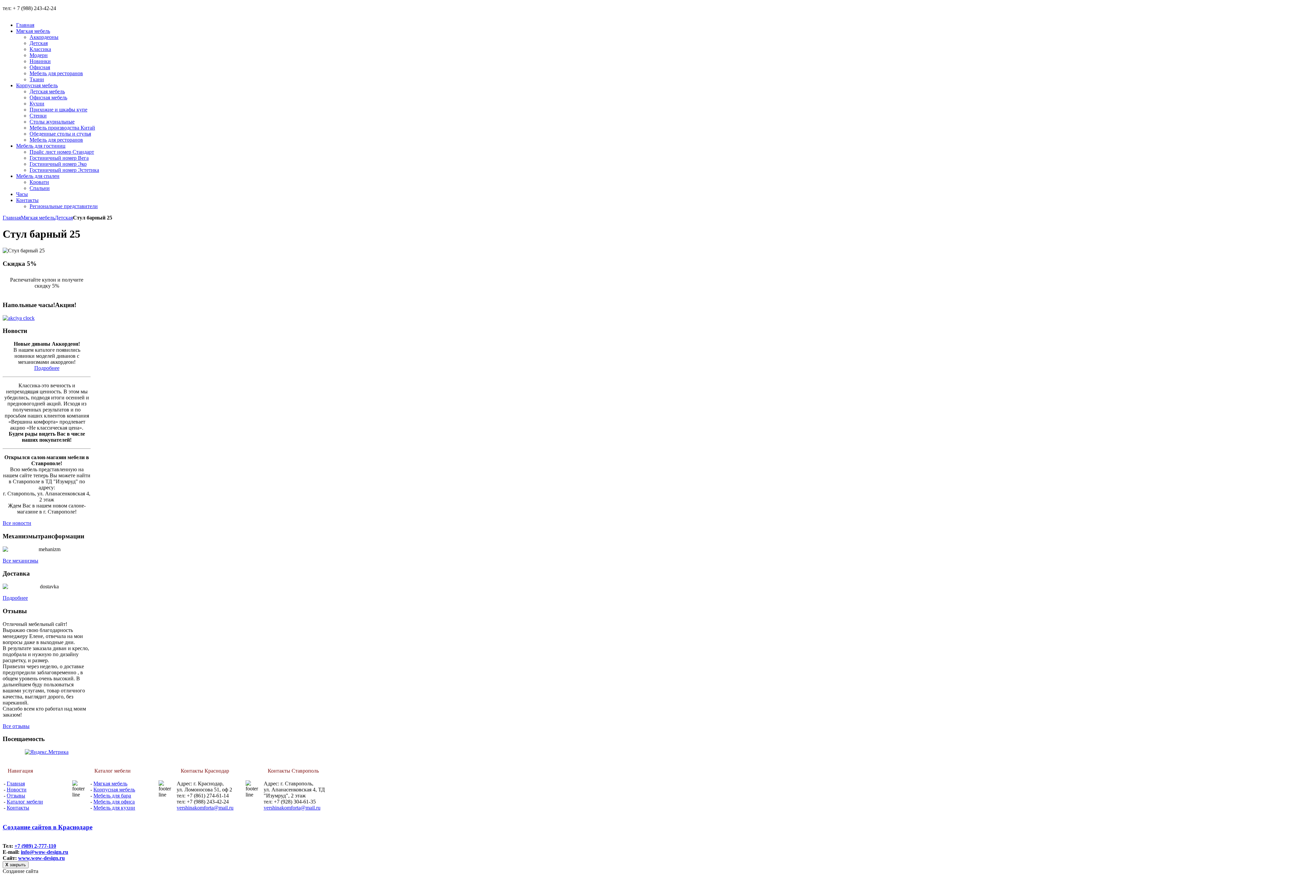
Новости (17, 789)
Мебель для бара (112, 795)
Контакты (18, 808)
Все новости (17, 523)
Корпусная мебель (114, 789)
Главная (12, 218)
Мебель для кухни (114, 808)
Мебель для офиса (114, 802)
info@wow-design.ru (44, 852)
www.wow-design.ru (41, 858)
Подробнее (46, 368)
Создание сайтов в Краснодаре (47, 827)
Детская (64, 218)
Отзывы (16, 795)
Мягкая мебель (38, 218)
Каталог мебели (25, 802)
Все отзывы (16, 726)
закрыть (15, 864)
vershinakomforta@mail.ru (205, 808)
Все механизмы (20, 561)
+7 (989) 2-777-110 (35, 846)
